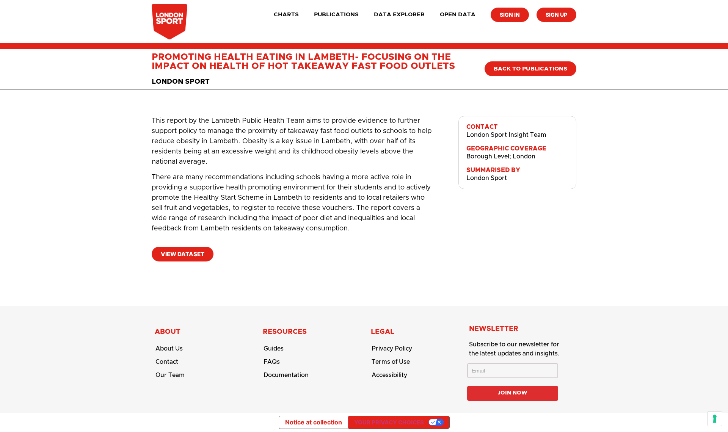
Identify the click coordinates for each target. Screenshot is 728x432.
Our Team (170, 375)
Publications (336, 14)
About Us (169, 349)
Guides (274, 349)
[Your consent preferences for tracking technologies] (715, 419)
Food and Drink (276, 274)
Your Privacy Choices (389, 422)
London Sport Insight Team (506, 135)
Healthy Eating (329, 274)
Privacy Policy (392, 349)
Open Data (457, 14)
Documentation (286, 375)
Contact (166, 362)
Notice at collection (313, 422)
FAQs (272, 362)
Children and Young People (202, 274)
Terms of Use (391, 362)
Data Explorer (399, 14)
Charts (286, 14)
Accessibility (389, 375)
